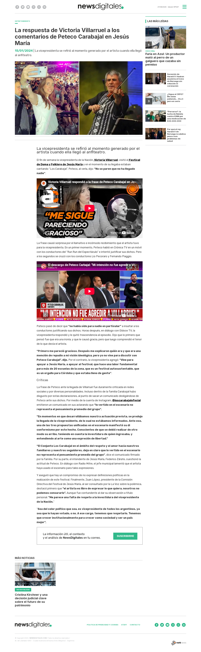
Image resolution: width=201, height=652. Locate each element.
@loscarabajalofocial (126, 400)
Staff (124, 625)
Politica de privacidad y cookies (102, 625)
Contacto (135, 625)
